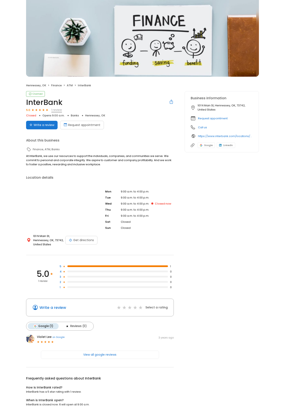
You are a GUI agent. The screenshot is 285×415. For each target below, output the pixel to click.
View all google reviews (99, 355)
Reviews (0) (78, 326)
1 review (56, 110)
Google (208, 145)
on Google (58, 337)
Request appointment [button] (213, 118)
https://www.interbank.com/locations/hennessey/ (225, 136)
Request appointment (84, 125)
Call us (202, 127)
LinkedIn (228, 145)
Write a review (44, 125)
